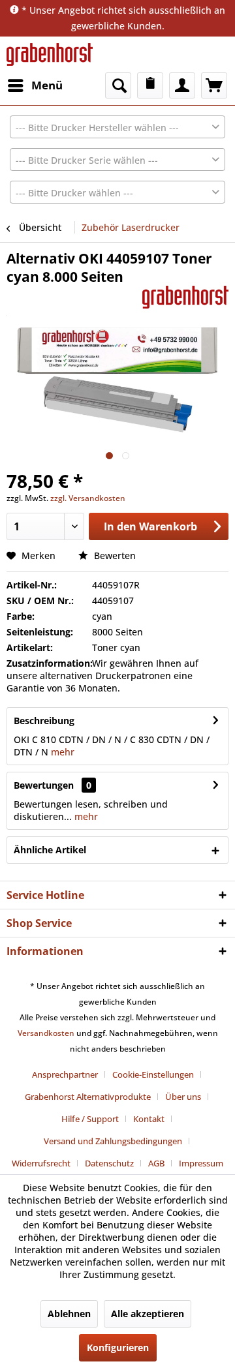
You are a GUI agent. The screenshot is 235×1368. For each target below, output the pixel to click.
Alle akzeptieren (147, 1313)
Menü (47, 85)
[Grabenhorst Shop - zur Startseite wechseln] (50, 54)
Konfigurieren (118, 1347)
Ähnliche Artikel (50, 850)
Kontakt (148, 1119)
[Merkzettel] (150, 85)
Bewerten (113, 555)
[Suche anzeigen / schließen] (118, 85)
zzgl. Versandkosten (87, 498)
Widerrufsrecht (41, 1163)
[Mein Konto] (182, 85)
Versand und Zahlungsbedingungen (113, 1141)
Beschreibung (44, 720)
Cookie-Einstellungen (153, 1074)
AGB (156, 1163)
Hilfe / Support (90, 1119)
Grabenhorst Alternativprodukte (88, 1096)
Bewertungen (44, 785)
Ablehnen (69, 1313)
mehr (61, 752)
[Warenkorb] (214, 85)
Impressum (201, 1163)
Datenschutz (109, 1163)
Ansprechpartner (65, 1074)
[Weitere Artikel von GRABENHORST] (185, 297)
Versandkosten (46, 1033)
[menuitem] (34, 85)
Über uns (183, 1096)
